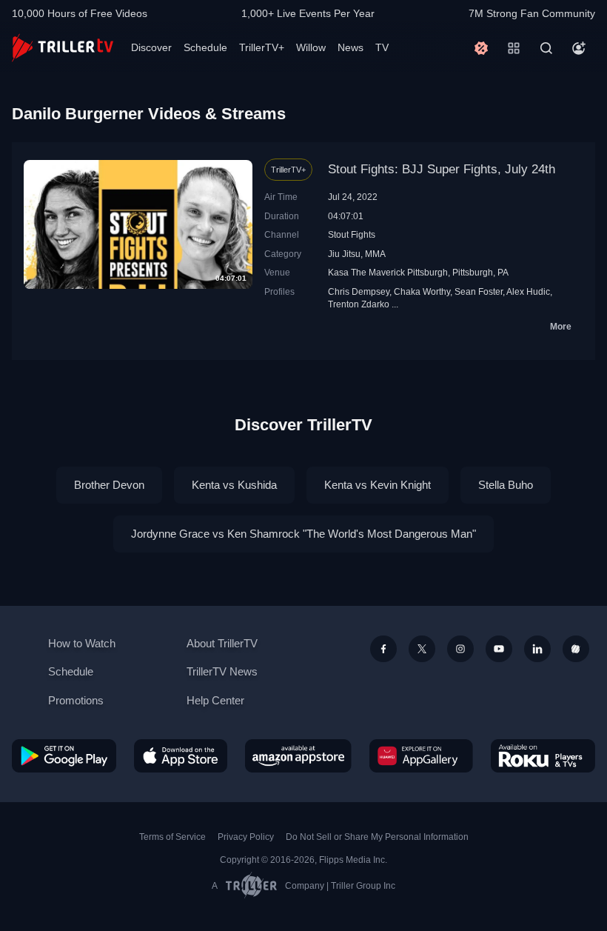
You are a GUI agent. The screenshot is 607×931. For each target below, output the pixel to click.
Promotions (76, 700)
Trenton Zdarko (358, 304)
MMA (375, 253)
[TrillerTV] (62, 48)
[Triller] (576, 648)
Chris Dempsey (358, 291)
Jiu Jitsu (344, 253)
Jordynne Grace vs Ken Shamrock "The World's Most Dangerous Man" (303, 533)
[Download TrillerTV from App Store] (180, 756)
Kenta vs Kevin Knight (377, 484)
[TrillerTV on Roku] (543, 756)
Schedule (205, 47)
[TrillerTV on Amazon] (298, 756)
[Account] (579, 48)
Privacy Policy (246, 837)
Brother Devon (109, 484)
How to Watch (81, 643)
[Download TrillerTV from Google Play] (64, 756)
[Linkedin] (537, 648)
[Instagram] (460, 648)
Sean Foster (479, 291)
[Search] (546, 48)
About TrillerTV (222, 643)
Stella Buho (505, 484)
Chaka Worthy (422, 291)
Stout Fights (351, 234)
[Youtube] (499, 648)
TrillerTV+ (261, 47)
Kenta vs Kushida (234, 484)
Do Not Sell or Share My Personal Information (377, 837)
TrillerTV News (222, 671)
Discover (151, 47)
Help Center (215, 700)
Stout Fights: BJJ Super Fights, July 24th (441, 169)
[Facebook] (383, 648)
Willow (311, 47)
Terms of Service (172, 837)
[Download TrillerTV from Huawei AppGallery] (421, 756)
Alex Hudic (528, 291)
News (350, 47)
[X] (422, 648)
